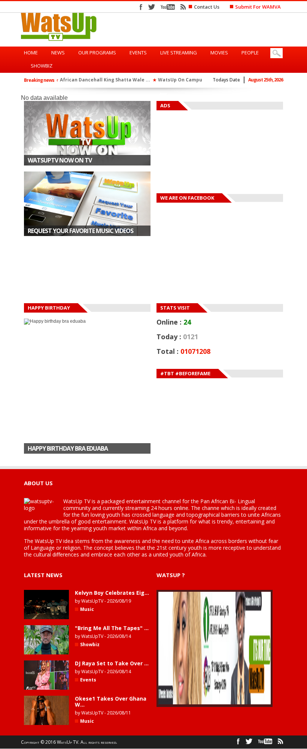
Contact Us (206, 6)
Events (138, 52)
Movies (219, 52)
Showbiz (41, 65)
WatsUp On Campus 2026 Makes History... (116, 80)
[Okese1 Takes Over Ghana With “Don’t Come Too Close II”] (46, 723)
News (58, 52)
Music (87, 609)
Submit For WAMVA (258, 6)
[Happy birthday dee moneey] (87, 450)
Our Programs (97, 52)
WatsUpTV (92, 601)
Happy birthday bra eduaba (68, 377)
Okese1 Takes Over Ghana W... (110, 701)
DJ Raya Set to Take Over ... (112, 663)
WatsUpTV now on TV (60, 160)
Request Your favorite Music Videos (80, 231)
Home (31, 52)
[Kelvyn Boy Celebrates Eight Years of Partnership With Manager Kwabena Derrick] (46, 617)
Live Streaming (178, 52)
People (250, 52)
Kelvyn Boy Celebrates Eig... (112, 592)
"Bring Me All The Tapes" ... (112, 628)
